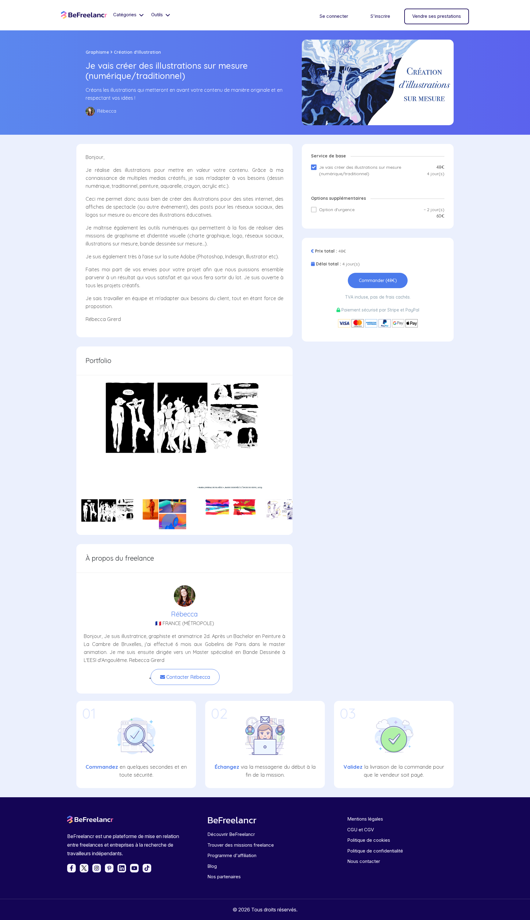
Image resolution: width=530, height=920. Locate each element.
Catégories (125, 14)
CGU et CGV (360, 830)
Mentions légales (365, 819)
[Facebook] (71, 868)
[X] (84, 868)
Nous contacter (363, 861)
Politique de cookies (368, 840)
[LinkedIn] (122, 868)
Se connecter (333, 16)
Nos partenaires (224, 876)
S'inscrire (380, 16)
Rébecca (184, 614)
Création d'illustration (137, 52)
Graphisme (97, 52)
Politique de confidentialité (375, 851)
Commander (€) (378, 280)
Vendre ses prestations (436, 16)
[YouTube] (134, 868)
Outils (157, 14)
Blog (212, 866)
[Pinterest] (109, 868)
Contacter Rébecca (187, 677)
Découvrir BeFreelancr (231, 834)
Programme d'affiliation (231, 855)
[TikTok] (147, 868)
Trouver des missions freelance (240, 845)
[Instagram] (96, 868)
